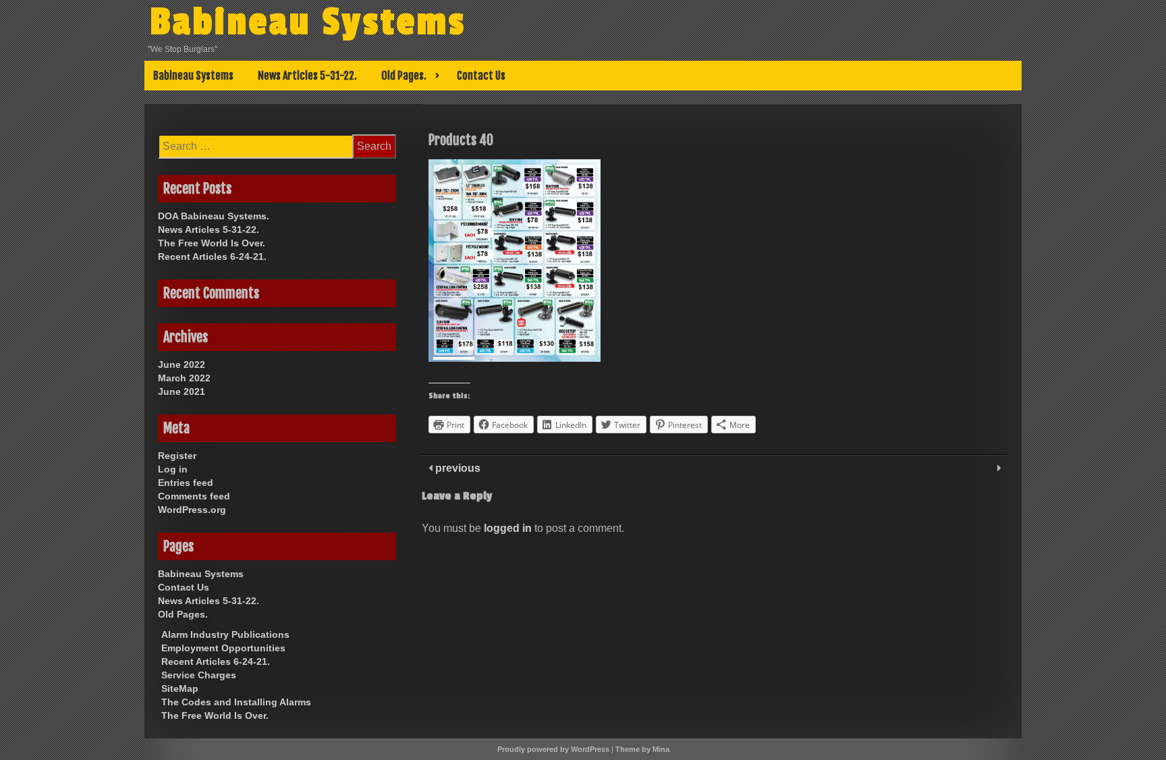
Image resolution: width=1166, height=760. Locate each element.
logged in (508, 528)
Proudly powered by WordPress (553, 749)
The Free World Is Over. (211, 243)
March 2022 (184, 378)
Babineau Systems (308, 22)
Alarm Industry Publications (225, 634)
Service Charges (198, 675)
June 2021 (181, 391)
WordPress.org (192, 509)
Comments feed (194, 496)
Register (177, 455)
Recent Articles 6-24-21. (212, 256)
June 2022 (181, 364)
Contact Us (481, 75)
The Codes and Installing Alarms (236, 702)
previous (456, 468)
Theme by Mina (642, 749)
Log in (173, 469)
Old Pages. (403, 75)
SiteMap (179, 688)
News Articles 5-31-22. (307, 75)
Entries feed (185, 482)
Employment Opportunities (223, 648)
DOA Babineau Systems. (213, 216)
